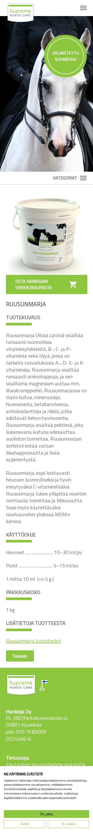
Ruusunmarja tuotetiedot (33, 641)
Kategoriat (65, 178)
